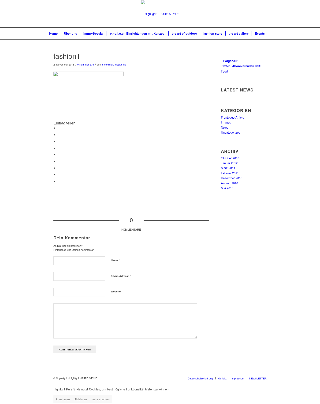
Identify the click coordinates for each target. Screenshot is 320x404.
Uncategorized (230, 132)
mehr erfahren (101, 399)
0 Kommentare (85, 64)
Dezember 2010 (231, 178)
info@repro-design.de (114, 64)
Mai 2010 (227, 188)
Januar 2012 (229, 163)
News (224, 127)
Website (116, 291)
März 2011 (228, 168)
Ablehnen (80, 399)
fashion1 (66, 56)
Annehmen (63, 399)
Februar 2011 (230, 173)
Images (226, 122)
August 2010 (229, 183)
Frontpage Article (232, 117)
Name (115, 260)
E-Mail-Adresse (121, 275)
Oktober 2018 (230, 158)
